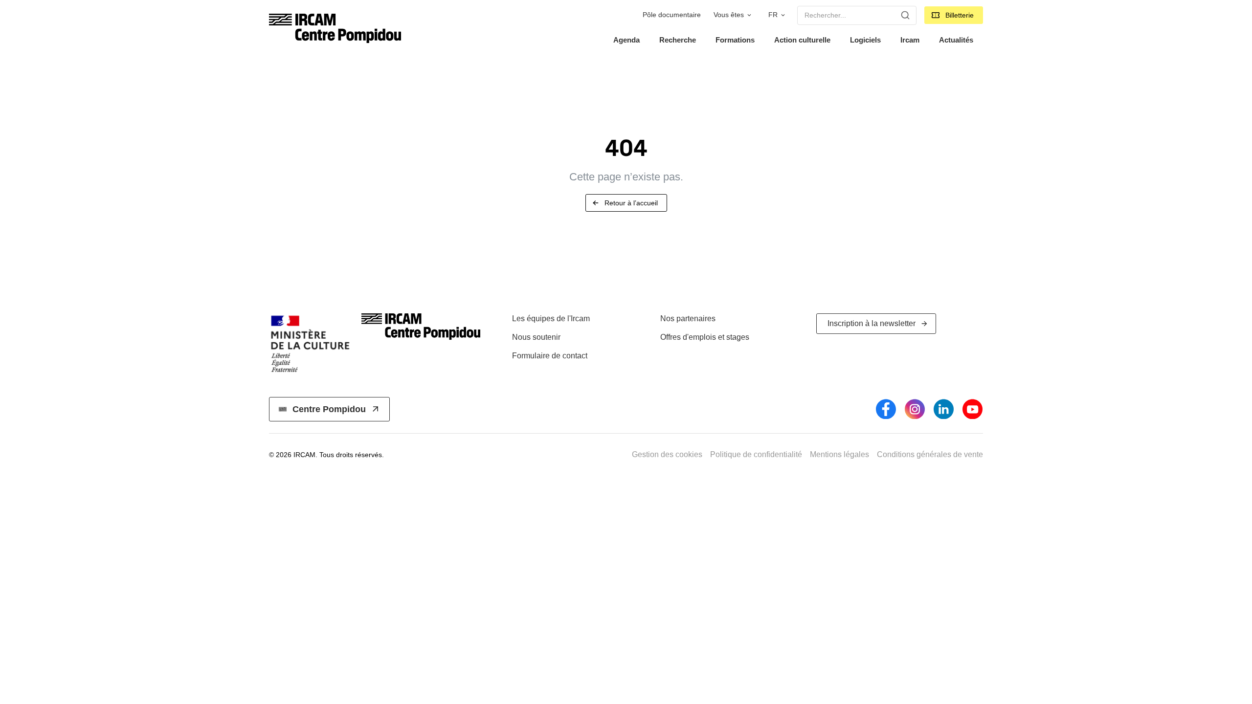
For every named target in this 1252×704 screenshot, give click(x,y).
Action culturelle (802, 40)
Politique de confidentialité (756, 454)
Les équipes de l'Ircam (551, 318)
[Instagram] (914, 408)
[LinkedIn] (943, 408)
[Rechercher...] (905, 15)
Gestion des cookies (667, 454)
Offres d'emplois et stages (704, 337)
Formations (735, 40)
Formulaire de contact (549, 356)
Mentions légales (839, 454)
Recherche (677, 40)
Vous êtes (729, 15)
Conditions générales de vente (930, 454)
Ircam (909, 40)
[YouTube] (972, 408)
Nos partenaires (687, 318)
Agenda (626, 40)
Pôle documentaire (672, 15)
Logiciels (865, 40)
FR (773, 15)
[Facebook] (885, 408)
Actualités (956, 40)
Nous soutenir (536, 337)
